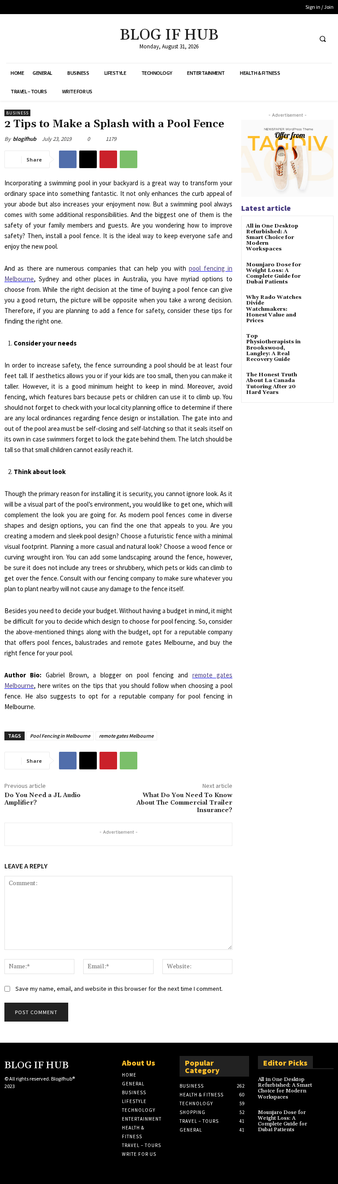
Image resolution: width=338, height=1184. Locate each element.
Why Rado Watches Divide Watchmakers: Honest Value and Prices (273, 309)
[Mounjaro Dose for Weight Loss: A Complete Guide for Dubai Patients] (318, 272)
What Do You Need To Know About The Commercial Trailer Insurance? (184, 802)
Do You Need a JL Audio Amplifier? (42, 799)
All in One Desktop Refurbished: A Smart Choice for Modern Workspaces (272, 238)
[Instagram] (23, 1102)
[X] (287, 38)
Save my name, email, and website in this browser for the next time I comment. (119, 989)
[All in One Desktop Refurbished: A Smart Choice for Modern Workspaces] (318, 234)
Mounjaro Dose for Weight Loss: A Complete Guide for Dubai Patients (273, 273)
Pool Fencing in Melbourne (60, 735)
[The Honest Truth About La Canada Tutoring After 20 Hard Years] (318, 382)
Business (17, 113)
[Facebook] (271, 38)
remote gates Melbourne (126, 735)
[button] (323, 39)
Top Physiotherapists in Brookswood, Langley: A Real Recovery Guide (273, 348)
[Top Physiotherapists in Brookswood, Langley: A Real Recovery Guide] (318, 344)
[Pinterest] (108, 159)
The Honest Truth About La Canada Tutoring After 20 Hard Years (271, 383)
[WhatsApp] (128, 159)
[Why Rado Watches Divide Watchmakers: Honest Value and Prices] (318, 305)
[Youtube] (303, 38)
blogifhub (24, 139)
